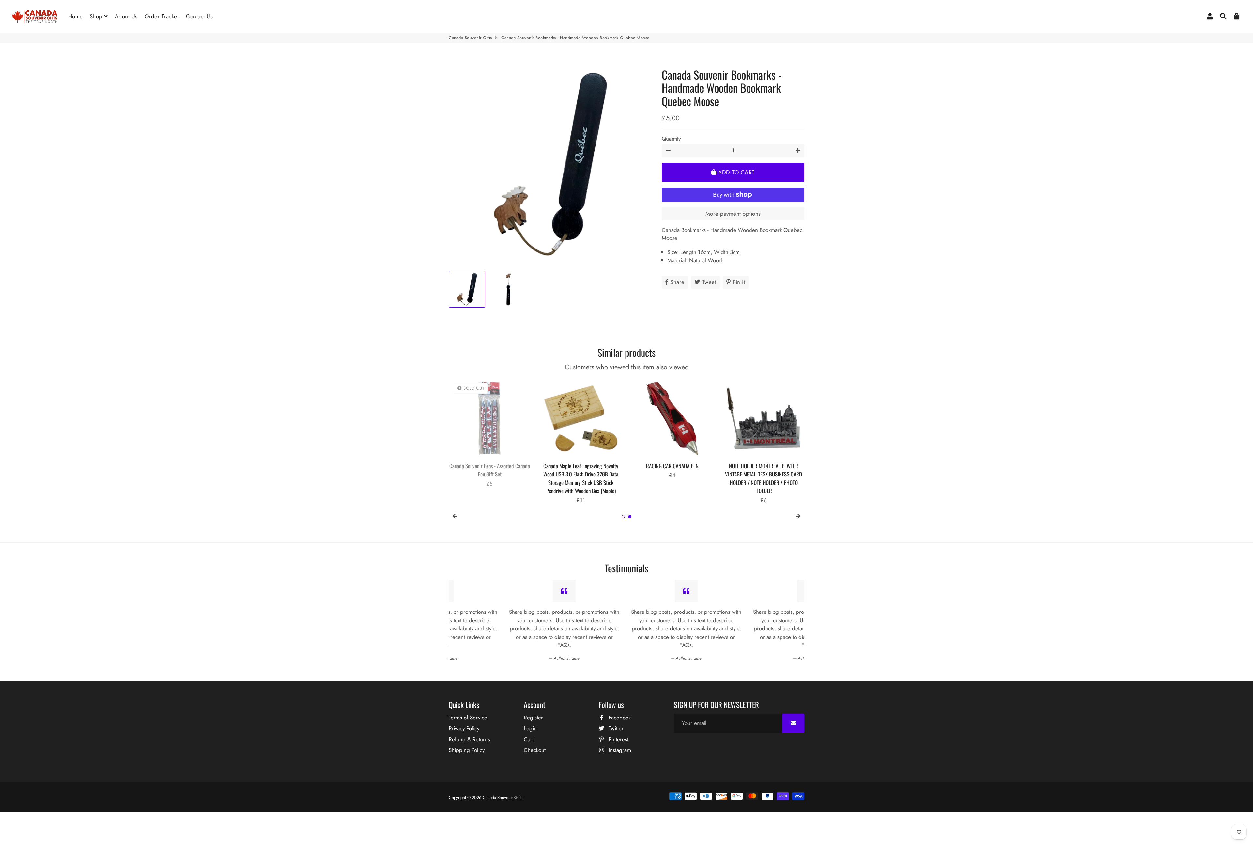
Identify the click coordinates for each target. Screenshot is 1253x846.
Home (75, 16)
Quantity (671, 139)
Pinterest (617, 739)
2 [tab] (629, 516)
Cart (529, 739)
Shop (97, 16)
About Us (126, 16)
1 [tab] (623, 516)
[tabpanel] (489, 437)
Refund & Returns (469, 739)
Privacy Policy (464, 728)
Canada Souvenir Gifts (470, 38)
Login (530, 728)
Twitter (615, 728)
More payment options (733, 214)
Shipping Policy (467, 750)
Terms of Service (468, 717)
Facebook (619, 717)
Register (533, 717)
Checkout (535, 750)
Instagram (619, 750)
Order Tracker (162, 16)
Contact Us (199, 16)
